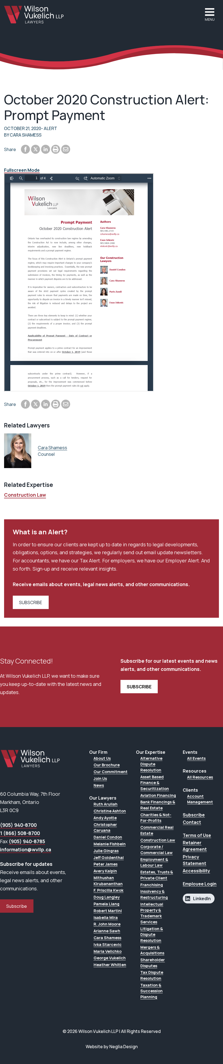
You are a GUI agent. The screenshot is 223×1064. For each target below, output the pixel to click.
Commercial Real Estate (157, 830)
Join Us (100, 778)
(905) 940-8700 (18, 825)
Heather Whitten (110, 964)
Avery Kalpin (105, 870)
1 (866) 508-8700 (20, 833)
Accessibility (196, 871)
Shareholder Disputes (152, 962)
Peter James (105, 864)
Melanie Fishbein (110, 843)
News (99, 785)
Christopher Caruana (105, 827)
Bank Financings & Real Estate (157, 804)
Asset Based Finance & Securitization (154, 782)
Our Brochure (107, 764)
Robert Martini (108, 910)
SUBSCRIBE (30, 602)
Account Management (200, 799)
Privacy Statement (194, 860)
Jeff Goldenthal (109, 857)
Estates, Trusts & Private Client (156, 875)
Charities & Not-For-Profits (155, 817)
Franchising (151, 884)
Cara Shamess (52, 448)
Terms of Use (197, 835)
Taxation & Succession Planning (151, 990)
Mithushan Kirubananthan (108, 880)
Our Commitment (111, 771)
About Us (102, 758)
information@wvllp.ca (25, 849)
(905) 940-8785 (27, 841)
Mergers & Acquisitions (152, 950)
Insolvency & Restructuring (154, 894)
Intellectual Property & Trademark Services (151, 913)
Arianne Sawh (107, 930)
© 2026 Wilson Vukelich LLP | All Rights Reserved (112, 1031)
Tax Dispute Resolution (151, 975)
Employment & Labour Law (154, 862)
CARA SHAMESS (26, 135)
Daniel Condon (108, 837)
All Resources (200, 777)
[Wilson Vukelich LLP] (34, 14)
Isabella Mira (106, 917)
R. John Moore (107, 924)
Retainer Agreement (195, 846)
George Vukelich (110, 957)
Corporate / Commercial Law (156, 849)
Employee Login (199, 884)
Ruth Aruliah (105, 804)
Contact (192, 822)
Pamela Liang (106, 903)
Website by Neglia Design (112, 1047)
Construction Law (25, 495)
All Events (196, 758)
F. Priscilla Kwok (108, 890)
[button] (209, 14)
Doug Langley (107, 897)
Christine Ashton (110, 810)
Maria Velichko (108, 951)
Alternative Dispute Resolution (151, 764)
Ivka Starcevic (108, 944)
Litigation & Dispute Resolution (151, 934)
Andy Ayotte (105, 817)
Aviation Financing (158, 795)
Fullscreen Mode (22, 170)
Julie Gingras (106, 850)
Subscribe (16, 906)
